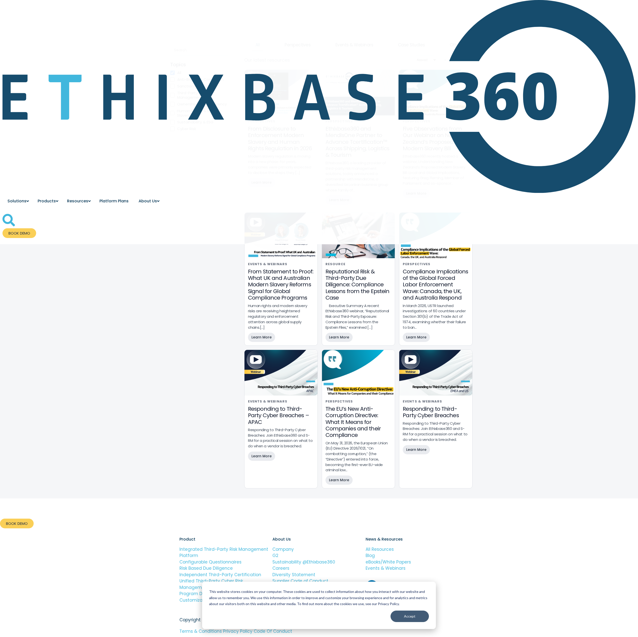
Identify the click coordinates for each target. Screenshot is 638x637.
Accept (409, 616)
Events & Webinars (385, 568)
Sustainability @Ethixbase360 (303, 562)
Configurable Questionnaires (210, 562)
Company (283, 549)
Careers (280, 568)
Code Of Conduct (273, 631)
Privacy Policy (238, 631)
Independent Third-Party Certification (220, 575)
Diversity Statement (293, 575)
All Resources (380, 549)
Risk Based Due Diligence (206, 568)
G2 (275, 555)
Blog (370, 555)
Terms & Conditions (200, 631)
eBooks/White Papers (388, 562)
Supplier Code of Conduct (300, 581)
